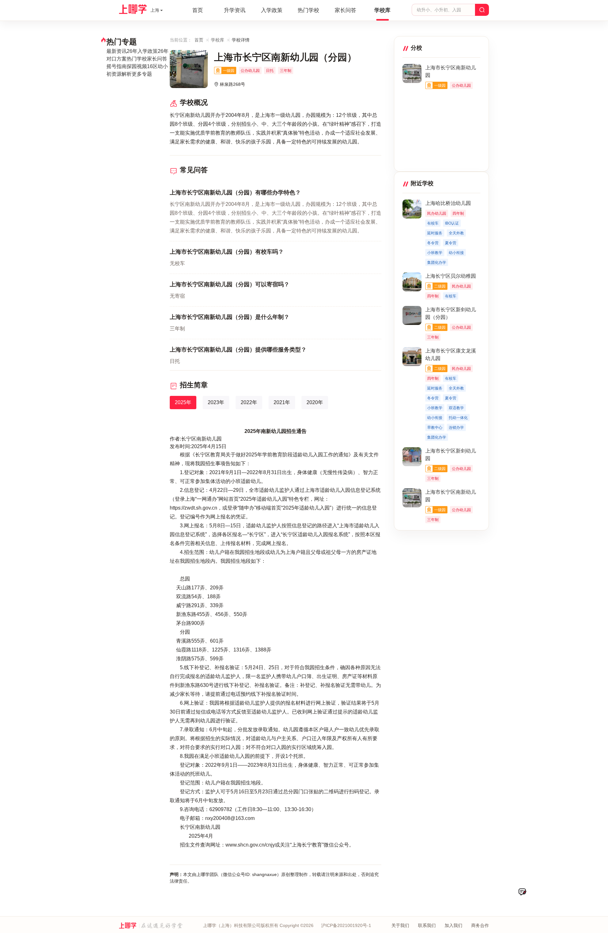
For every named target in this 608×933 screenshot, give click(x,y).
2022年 (249, 402)
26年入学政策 (142, 51)
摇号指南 (116, 66)
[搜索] (482, 10)
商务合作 (480, 925)
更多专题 (142, 74)
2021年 (282, 402)
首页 (197, 10)
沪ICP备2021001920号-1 (346, 925)
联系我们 (427, 925)
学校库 (382, 10)
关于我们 (400, 925)
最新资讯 (116, 51)
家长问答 (345, 10)
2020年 (315, 402)
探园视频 (137, 66)
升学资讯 (234, 10)
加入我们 (453, 925)
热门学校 (308, 10)
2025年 (183, 402)
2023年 (216, 402)
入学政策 (271, 10)
